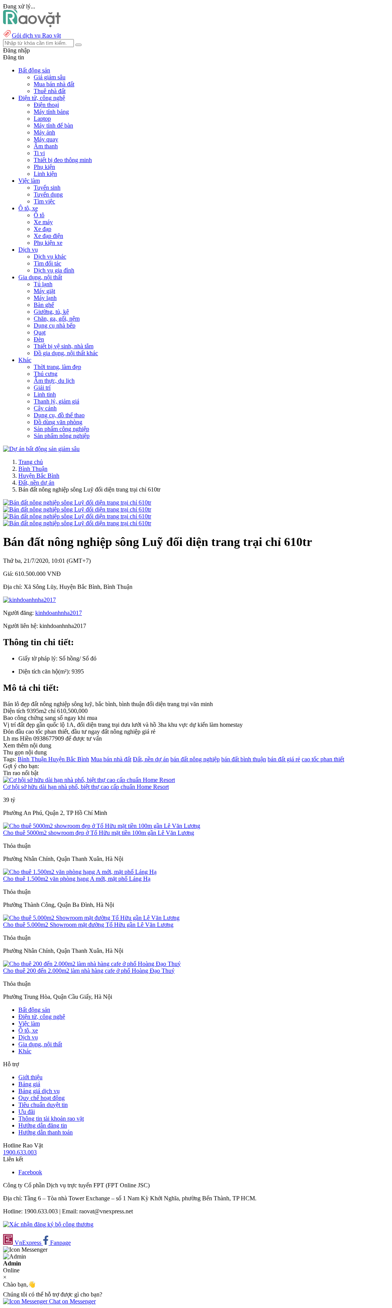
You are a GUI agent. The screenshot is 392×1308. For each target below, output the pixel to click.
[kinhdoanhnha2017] (29, 600)
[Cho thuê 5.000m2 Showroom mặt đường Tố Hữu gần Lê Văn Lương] (91, 918)
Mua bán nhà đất (54, 84)
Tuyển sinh (47, 187)
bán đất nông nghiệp (195, 759)
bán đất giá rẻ (284, 759)
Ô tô (39, 215)
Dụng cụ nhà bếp (54, 325)
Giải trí (42, 387)
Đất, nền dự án (36, 482)
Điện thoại (46, 105)
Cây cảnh (45, 408)
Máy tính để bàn (53, 125)
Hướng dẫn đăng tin (42, 1125)
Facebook (30, 1172)
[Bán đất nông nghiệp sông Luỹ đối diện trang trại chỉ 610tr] (77, 502)
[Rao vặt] (32, 25)
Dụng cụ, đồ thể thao (59, 415)
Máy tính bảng (51, 111)
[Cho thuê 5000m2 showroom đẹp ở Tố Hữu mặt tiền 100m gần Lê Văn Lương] (101, 826)
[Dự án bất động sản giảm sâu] (41, 449)
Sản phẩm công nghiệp (61, 429)
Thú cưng (45, 373)
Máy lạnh (45, 298)
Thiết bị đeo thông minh (63, 160)
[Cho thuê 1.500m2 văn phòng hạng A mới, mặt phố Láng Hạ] (80, 872)
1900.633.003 (20, 1152)
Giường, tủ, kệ (51, 311)
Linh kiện (45, 173)
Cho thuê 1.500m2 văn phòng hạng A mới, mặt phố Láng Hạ (76, 878)
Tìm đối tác (47, 263)
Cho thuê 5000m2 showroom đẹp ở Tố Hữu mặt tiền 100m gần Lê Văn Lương (98, 832)
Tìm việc (44, 201)
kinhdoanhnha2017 (58, 613)
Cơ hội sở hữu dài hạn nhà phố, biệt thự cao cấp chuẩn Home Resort (86, 786)
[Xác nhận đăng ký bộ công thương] (48, 1224)
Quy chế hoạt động (41, 1098)
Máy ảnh (44, 132)
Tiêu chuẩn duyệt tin (43, 1104)
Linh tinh (45, 394)
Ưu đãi (26, 1111)
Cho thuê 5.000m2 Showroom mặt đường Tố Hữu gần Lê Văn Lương (88, 924)
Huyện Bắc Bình (38, 475)
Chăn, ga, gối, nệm (57, 318)
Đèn (39, 339)
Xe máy (43, 222)
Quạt (40, 332)
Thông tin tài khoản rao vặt (51, 1118)
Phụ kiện (44, 167)
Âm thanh (46, 146)
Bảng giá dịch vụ (39, 1091)
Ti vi (39, 153)
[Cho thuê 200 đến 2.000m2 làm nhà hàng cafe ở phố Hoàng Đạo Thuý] (92, 964)
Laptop (42, 118)
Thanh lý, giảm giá (56, 401)
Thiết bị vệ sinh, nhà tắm (63, 346)
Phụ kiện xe (48, 242)
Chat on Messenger (71, 1301)
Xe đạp (42, 229)
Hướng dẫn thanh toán (45, 1132)
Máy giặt (44, 291)
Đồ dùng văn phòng (58, 422)
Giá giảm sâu (49, 77)
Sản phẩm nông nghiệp (62, 436)
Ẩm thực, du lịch (54, 380)
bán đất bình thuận (243, 759)
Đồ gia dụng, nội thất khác (66, 353)
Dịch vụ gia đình (54, 270)
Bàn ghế (44, 305)
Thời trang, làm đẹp (57, 367)
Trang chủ (30, 462)
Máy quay (46, 139)
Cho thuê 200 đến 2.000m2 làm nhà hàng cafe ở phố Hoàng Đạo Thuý (89, 970)
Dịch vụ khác (50, 256)
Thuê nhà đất (49, 91)
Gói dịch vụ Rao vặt (36, 35)
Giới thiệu (30, 1077)
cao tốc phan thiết (323, 759)
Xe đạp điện (48, 236)
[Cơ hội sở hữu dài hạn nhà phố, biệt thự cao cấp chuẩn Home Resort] (89, 780)
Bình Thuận (32, 469)
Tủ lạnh (43, 284)
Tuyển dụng (48, 194)
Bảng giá (29, 1084)
